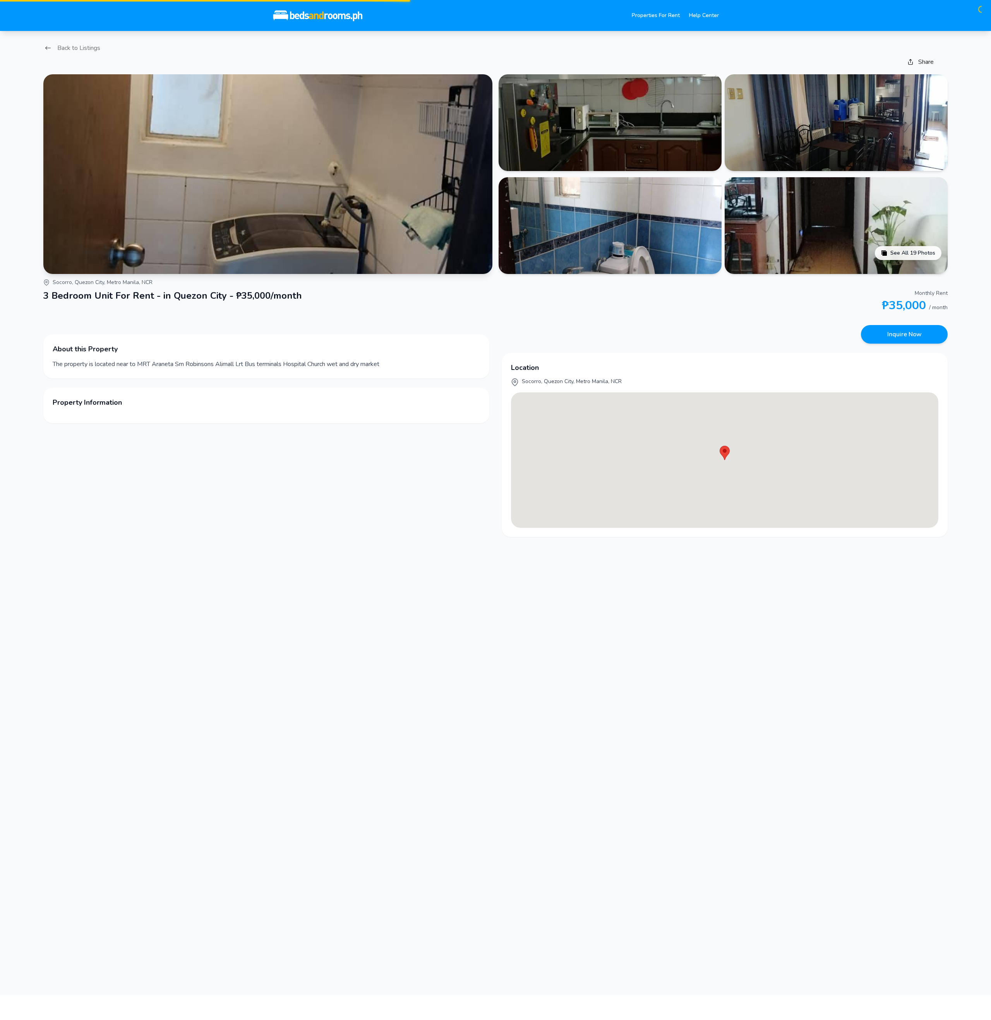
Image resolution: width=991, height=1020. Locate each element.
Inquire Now (904, 334)
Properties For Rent (656, 15)
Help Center (704, 15)
